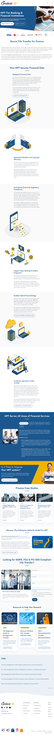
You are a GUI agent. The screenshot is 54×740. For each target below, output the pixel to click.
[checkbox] (42, 594)
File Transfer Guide (36, 708)
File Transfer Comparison (37, 705)
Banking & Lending (23, 423)
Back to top (51, 688)
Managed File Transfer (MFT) (13, 54)
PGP (15, 83)
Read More (5, 520)
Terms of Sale (33, 731)
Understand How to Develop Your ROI (23, 405)
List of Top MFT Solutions (37, 710)
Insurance (31, 423)
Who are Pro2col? (26, 705)
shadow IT (20, 205)
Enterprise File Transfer (18, 169)
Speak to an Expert (20, 23)
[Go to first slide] (52, 35)
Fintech (21, 426)
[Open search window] (47, 3)
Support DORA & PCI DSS (7, 23)
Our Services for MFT (37, 713)
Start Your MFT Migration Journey (9, 480)
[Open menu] (52, 3)
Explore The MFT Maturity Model (9, 552)
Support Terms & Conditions (41, 731)
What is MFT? (25, 708)
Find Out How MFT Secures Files (20, 95)
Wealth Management (40, 423)
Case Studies (25, 713)
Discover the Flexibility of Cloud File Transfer (24, 315)
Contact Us (49, 707)
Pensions (47, 423)
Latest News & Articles (26, 710)
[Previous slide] (2, 35)
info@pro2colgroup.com (8, 713)
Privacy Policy (50, 731)
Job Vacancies (50, 713)
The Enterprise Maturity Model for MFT (9, 536)
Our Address (50, 716)
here (36, 591)
